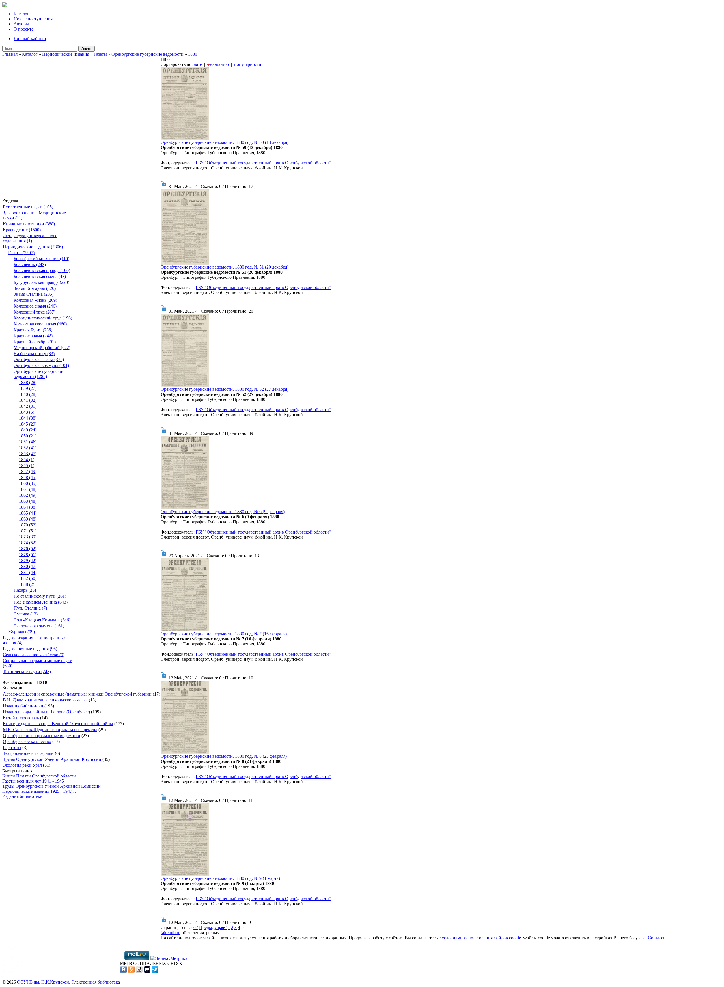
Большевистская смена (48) (40, 276)
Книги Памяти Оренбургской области (39, 776)
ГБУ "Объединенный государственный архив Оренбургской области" (263, 162)
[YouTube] (139, 971)
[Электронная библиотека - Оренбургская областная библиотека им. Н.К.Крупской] (4, 5)
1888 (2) (26, 584)
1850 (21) (27, 435)
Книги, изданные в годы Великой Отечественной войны (58, 723)
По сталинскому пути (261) (40, 596)
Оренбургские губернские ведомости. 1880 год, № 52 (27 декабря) (224, 389)
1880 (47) (27, 566)
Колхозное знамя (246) (35, 306)
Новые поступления (33, 18)
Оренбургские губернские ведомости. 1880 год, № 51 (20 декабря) (224, 267)
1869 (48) (27, 519)
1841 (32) (27, 400)
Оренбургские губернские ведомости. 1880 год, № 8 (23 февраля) (224, 756)
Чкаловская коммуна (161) (39, 625)
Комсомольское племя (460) (40, 323)
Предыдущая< (213, 927)
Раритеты (12, 747)
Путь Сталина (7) (30, 608)
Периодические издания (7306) (33, 246)
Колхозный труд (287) (34, 312)
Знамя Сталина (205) (33, 294)
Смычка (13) (26, 614)
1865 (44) (27, 513)
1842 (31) (27, 406)
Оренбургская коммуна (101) (41, 365)
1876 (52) (27, 548)
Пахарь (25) (25, 590)
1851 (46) (27, 441)
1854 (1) (26, 459)
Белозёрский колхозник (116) (41, 258)
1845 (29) (27, 424)
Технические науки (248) (27, 671)
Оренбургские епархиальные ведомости (41, 735)
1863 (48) (27, 501)
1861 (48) (27, 489)
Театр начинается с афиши (28, 753)
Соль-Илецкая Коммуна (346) (42, 619)
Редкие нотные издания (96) (30, 648)
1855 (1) (26, 465)
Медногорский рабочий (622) (42, 347)
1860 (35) (27, 483)
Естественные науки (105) (28, 206)
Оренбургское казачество (27, 741)
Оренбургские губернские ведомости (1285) (39, 374)
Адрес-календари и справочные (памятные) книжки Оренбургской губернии (77, 694)
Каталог (21, 13)
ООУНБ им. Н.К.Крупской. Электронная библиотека (68, 982)
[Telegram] (155, 971)
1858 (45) (27, 477)
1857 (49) (27, 471)
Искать (86, 49)
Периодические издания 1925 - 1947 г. (39, 791)
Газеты (100, 54)
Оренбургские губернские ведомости (147, 54)
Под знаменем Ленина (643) (41, 602)
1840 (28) (27, 394)
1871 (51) (27, 530)
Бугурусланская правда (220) (41, 282)
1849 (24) (27, 429)
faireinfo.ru (170, 932)
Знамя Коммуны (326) (35, 288)
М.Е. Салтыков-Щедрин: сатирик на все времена (50, 729)
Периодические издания (65, 54)
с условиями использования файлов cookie (480, 937)
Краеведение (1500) (22, 229)
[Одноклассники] (131, 971)
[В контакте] (123, 971)
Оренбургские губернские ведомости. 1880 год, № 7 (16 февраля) (224, 633)
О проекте (23, 29)
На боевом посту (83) (34, 353)
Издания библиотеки (23, 705)
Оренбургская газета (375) (39, 359)
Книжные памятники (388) (29, 223)
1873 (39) (27, 536)
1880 (192, 54)
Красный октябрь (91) (35, 341)
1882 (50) (27, 578)
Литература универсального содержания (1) (30, 238)
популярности (247, 64)
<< (195, 927)
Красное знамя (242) (33, 335)
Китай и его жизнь (21, 717)
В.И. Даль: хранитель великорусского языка (45, 699)
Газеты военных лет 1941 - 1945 (33, 781)
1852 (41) (27, 447)
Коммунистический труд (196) (43, 318)
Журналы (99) (21, 631)
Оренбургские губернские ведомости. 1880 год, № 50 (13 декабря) (224, 142)
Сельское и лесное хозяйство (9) (33, 654)
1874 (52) (27, 542)
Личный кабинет (30, 38)
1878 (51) (27, 554)
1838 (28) (27, 382)
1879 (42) (27, 560)
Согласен (657, 937)
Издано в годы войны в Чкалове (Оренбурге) (46, 711)
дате (198, 64)
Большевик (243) (30, 264)
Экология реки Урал (22, 765)
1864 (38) (27, 507)
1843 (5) (26, 412)
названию (219, 64)
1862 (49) (27, 495)
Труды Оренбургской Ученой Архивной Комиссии (52, 759)
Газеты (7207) (21, 252)
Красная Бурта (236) (33, 329)
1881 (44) (27, 572)
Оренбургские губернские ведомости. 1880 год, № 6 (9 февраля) (223, 511)
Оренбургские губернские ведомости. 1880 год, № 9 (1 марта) (220, 878)
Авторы (21, 23)
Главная (10, 54)
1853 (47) (27, 453)
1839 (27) (27, 388)
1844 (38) (27, 418)
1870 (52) (27, 524)
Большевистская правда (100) (42, 270)
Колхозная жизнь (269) (35, 300)
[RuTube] (147, 971)
